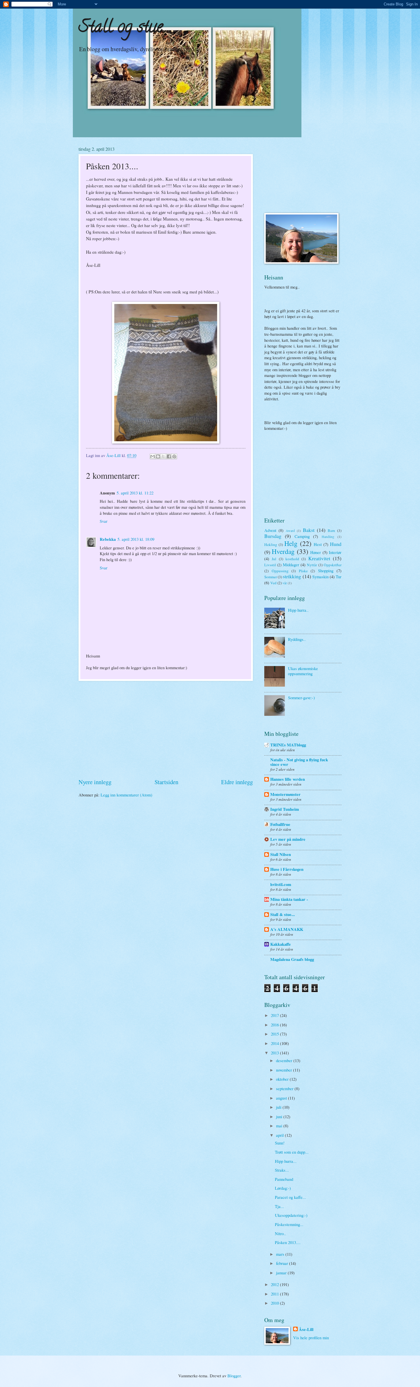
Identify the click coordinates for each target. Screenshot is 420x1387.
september (285, 1088)
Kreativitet (319, 558)
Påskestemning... (289, 1224)
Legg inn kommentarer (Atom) (126, 795)
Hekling (270, 544)
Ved (273, 582)
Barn (331, 530)
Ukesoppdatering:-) (291, 1215)
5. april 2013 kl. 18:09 (135, 539)
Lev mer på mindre (287, 839)
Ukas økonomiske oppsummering (303, 670)
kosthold (292, 558)
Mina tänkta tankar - (289, 899)
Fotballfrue (280, 824)
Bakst (309, 529)
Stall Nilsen (280, 854)
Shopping (325, 570)
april (280, 1135)
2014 (275, 1043)
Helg (290, 543)
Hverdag (283, 551)
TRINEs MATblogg (288, 745)
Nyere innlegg (95, 782)
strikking (292, 576)
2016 (275, 1025)
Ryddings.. (297, 639)
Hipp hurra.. (298, 610)
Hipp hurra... (286, 1161)
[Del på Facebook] (169, 456)
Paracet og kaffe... (290, 1197)
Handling (328, 536)
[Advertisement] (166, 729)
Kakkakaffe (280, 944)
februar (282, 1263)
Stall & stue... (282, 914)
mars (280, 1254)
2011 (275, 1294)
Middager (291, 564)
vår (285, 583)
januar (282, 1272)
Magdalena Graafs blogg (292, 959)
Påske (303, 570)
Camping (302, 536)
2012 (275, 1284)
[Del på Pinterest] (174, 456)
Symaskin (320, 576)
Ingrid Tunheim (284, 809)
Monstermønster (285, 794)
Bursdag (272, 535)
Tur (338, 576)
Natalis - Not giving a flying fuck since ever (299, 762)
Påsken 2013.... (288, 1242)
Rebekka (108, 539)
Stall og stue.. (123, 28)
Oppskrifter (332, 564)
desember (284, 1060)
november (284, 1070)
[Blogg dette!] (158, 456)
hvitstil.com (280, 884)
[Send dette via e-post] (152, 456)
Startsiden (166, 782)
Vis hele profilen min (311, 1337)
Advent (270, 530)
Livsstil (270, 564)
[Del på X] (163, 456)
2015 (275, 1034)
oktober (283, 1079)
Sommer (270, 576)
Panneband (284, 1179)
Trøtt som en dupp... (292, 1152)
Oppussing (280, 570)
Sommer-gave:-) (301, 697)
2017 (275, 1015)
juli (279, 1107)
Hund (335, 544)
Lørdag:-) (283, 1188)
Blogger (234, 1375)
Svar (103, 521)
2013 (275, 1053)
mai (279, 1125)
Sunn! (280, 1143)
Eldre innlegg (237, 782)
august (282, 1098)
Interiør (335, 552)
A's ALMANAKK (286, 929)
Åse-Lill (306, 1329)
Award (290, 530)
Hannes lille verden (287, 779)
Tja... (279, 1206)
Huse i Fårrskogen (286, 869)
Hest (318, 544)
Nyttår (312, 564)
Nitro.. (280, 1233)
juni (279, 1116)
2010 (275, 1303)
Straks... (282, 1170)
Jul (274, 558)
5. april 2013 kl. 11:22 (135, 493)
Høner (315, 552)
